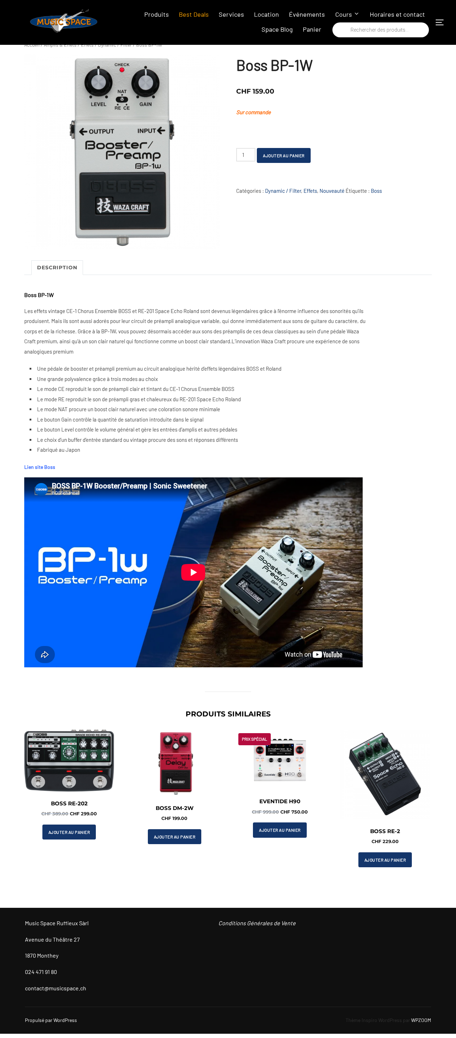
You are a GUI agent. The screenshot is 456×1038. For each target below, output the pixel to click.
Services (231, 14)
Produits (156, 14)
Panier (312, 29)
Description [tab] (57, 267)
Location (266, 14)
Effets (310, 190)
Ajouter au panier (284, 155)
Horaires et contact (397, 14)
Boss (376, 190)
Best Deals (194, 14)
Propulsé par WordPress (51, 1020)
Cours (343, 14)
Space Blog (277, 29)
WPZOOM (421, 1020)
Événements (307, 14)
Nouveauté (332, 190)
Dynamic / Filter (283, 190)
